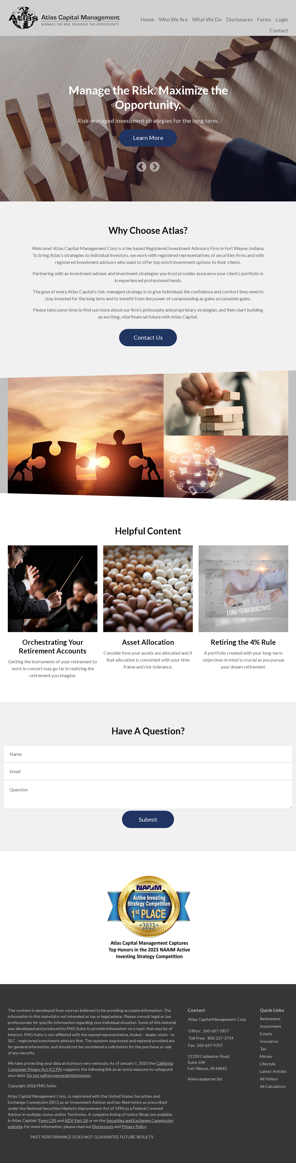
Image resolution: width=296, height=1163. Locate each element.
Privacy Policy (134, 1126)
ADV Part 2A (76, 1120)
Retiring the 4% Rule (243, 642)
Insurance (269, 1041)
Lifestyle (267, 1063)
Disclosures (102, 1126)
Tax (263, 1048)
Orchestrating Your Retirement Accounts (52, 646)
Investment (270, 1026)
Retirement (270, 1018)
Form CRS (47, 1120)
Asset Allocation (148, 642)
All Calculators (273, 1086)
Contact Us (148, 337)
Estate (266, 1033)
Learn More (148, 137)
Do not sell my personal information (58, 1075)
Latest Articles (273, 1071)
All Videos (269, 1078)
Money (266, 1056)
